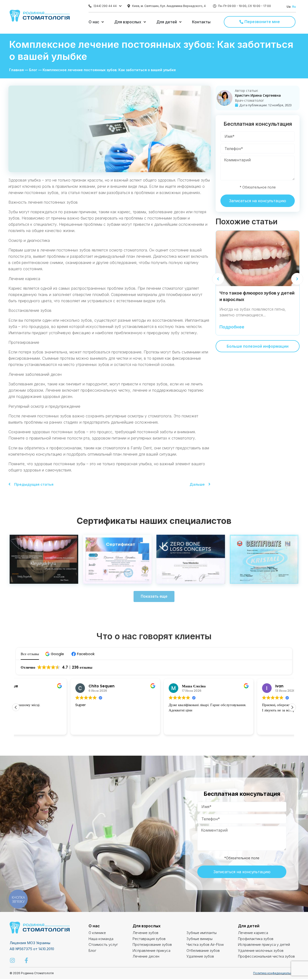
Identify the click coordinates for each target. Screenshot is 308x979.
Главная (16, 70)
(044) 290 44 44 (105, 6)
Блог (33, 70)
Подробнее (231, 327)
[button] (55, 654)
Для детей (248, 925)
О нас (94, 925)
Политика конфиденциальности (275, 973)
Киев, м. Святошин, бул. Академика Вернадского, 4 (169, 6)
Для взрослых (146, 925)
